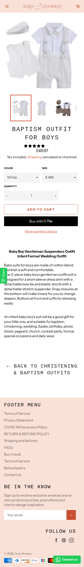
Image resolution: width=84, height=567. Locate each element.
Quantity (10, 186)
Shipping (34, 157)
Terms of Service (17, 413)
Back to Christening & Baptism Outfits (44, 370)
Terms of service (17, 461)
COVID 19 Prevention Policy (25, 427)
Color (8, 168)
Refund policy (14, 468)
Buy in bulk (12, 454)
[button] (34, 146)
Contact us (12, 475)
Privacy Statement (18, 420)
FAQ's (8, 448)
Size (45, 168)
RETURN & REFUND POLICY (26, 434)
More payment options (41, 231)
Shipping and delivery (21, 441)
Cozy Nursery (22, 553)
